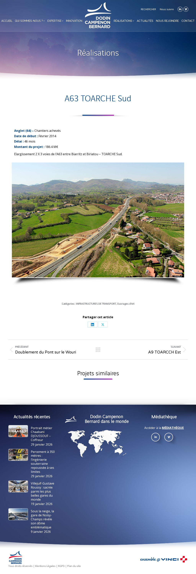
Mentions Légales (45, 566)
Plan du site (74, 566)
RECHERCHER (148, 9)
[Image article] (18, 431)
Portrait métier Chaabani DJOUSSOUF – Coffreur (41, 434)
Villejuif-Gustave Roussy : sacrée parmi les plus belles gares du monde (42, 491)
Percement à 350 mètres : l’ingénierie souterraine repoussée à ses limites (43, 462)
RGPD (61, 566)
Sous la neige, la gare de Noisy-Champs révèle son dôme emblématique (42, 519)
